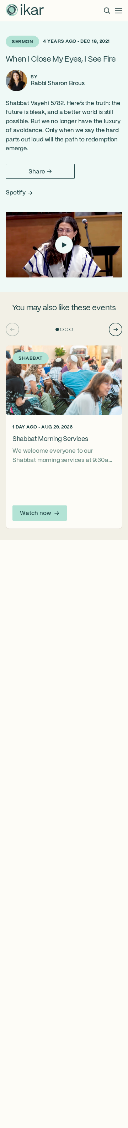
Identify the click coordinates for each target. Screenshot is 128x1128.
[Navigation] (118, 10)
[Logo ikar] (25, 10)
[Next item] (115, 329)
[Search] (107, 11)
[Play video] (64, 245)
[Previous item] (12, 329)
